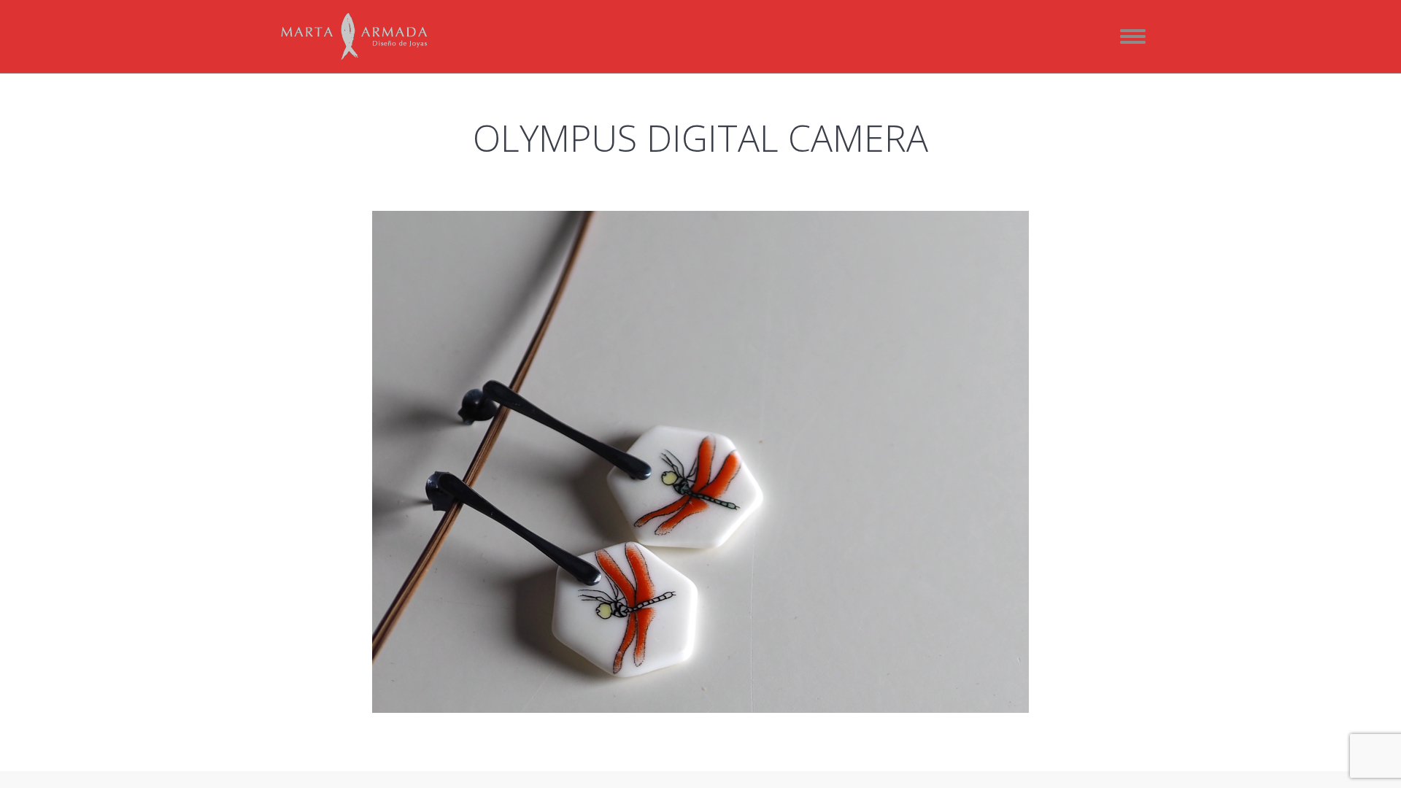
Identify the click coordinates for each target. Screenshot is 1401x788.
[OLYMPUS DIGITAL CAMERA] (700, 462)
